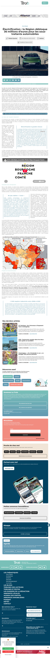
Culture (9, 583)
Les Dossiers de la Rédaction (16, 591)
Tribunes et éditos (12, 589)
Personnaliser (8, 654)
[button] (4, 80)
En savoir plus (7, 413)
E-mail (11, 429)
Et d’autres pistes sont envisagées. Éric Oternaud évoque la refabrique (25, 287)
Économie (9, 576)
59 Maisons (27, 512)
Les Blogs (8, 585)
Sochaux (41, 38)
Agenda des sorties (12, 595)
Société (5, 348)
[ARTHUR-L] (25, 652)
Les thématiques (11, 572)
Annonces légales (12, 593)
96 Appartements (9, 512)
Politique (25, 26)
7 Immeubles (19, 512)
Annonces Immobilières (14, 597)
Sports (5, 334)
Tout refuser (8, 651)
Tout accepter (8, 648)
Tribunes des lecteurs (13, 587)
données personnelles (40, 438)
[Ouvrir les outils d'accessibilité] (48, 525)
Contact (7, 603)
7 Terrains (34, 512)
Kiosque (7, 599)
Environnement (11, 581)
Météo (6, 601)
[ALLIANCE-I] (25, 21)
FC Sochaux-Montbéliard (9, 333)
